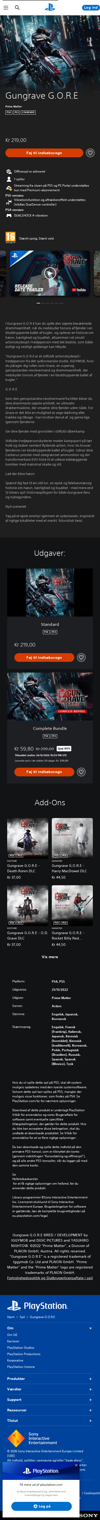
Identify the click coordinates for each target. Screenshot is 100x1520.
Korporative (15, 1360)
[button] (50, 273)
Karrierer (13, 1341)
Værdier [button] (14, 1389)
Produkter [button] (16, 1378)
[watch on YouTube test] (79, 290)
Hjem (11, 1317)
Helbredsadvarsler (25, 1179)
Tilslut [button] (12, 1420)
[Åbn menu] (6, 7)
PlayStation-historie (21, 1367)
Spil (22, 1317)
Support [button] (14, 1399)
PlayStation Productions (24, 1354)
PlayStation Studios (20, 1347)
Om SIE (12, 1335)
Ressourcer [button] (17, 1410)
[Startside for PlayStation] (50, 8)
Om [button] (10, 1328)
